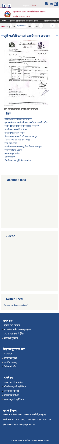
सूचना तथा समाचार (12, 325)
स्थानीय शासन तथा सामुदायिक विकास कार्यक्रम (23, 146)
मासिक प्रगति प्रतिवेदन (14, 399)
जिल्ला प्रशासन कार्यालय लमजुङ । (18, 140)
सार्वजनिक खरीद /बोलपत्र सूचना (17, 329)
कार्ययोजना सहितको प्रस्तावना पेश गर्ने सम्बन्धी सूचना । (19, 21)
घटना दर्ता (8, 353)
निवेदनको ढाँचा (10, 366)
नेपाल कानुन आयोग (12, 153)
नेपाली (34, 6)
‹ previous (20, 25)
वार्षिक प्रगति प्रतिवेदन (13, 382)
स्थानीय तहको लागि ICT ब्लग (16, 129)
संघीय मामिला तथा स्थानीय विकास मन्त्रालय (22, 126)
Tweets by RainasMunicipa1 (16, 305)
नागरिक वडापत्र (11, 362)
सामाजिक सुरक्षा (10, 358)
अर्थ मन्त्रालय (10, 157)
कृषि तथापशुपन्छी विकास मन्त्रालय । (19, 119)
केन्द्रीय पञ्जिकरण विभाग (14, 133)
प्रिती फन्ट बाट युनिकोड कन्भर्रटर (18, 160)
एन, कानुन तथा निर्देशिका (14, 333)
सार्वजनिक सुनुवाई (11, 391)
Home (4, 26)
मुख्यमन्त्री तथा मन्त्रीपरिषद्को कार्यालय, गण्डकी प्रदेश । (27, 122)
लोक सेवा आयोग (11, 143)
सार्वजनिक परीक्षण (11, 395)
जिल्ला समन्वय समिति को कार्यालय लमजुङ (21, 136)
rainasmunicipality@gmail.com (22, 424)
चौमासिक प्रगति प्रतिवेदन (15, 386)
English (26, 6)
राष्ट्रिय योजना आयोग (13, 150)
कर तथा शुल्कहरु (11, 338)
